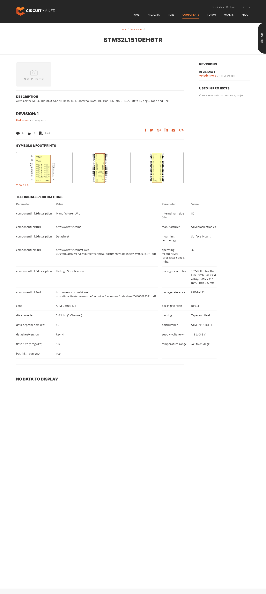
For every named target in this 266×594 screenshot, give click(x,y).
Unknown (22, 120)
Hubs (171, 14)
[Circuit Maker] (35, 11)
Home (135, 14)
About (246, 14)
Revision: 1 (207, 71)
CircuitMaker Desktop (223, 7)
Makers (229, 14)
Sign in (246, 7)
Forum (211, 14)
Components (190, 14)
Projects (153, 14)
